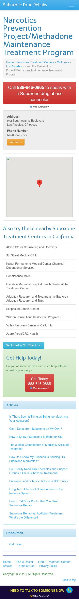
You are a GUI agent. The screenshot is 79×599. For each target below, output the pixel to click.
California (63, 62)
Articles (7, 566)
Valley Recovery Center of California (29, 325)
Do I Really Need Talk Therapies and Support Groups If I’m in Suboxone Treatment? (38, 471)
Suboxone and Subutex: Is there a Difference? (38, 481)
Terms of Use (25, 566)
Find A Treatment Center (54, 562)
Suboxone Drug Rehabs (25, 4)
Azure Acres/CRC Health (22, 333)
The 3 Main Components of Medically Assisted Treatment (39, 447)
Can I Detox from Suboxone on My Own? (35, 429)
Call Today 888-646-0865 (39, 383)
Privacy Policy (48, 566)
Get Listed (15, 544)
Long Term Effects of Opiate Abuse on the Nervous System (36, 491)
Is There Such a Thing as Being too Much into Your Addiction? (38, 418)
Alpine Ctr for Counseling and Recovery (31, 247)
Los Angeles (14, 66)
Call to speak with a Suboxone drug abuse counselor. (39, 93)
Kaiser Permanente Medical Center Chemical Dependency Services (35, 265)
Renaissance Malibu (19, 276)
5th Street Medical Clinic (21, 255)
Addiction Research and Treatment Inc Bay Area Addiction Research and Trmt (37, 298)
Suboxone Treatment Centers (35, 62)
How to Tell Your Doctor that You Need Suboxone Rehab (34, 503)
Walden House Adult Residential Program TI (34, 317)
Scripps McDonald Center (22, 309)
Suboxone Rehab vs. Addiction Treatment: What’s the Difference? (36, 515)
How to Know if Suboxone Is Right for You (36, 437)
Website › (16, 142)
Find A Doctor (24, 562)
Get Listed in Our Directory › (24, 345)
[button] (39, 183)
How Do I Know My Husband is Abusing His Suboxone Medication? (37, 459)
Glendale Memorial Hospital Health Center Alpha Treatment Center (37, 286)
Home (10, 62)
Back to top (69, 580)
